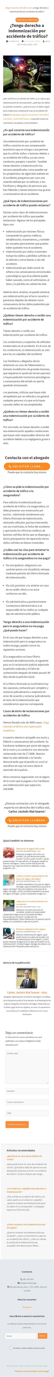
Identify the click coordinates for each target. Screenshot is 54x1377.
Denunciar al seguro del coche (30, 848)
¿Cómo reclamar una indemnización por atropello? (26, 1226)
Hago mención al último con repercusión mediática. (26, 726)
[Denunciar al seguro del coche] (8, 852)
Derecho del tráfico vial (21, 8)
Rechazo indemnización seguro (31, 929)
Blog (8, 8)
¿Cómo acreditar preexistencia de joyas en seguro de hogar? (32, 877)
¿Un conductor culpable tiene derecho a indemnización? (26, 1190)
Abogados (27, 1307)
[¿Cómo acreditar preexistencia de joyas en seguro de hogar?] (8, 880)
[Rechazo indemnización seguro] (8, 933)
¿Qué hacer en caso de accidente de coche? (24, 1158)
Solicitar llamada (28, 466)
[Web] (27, 1113)
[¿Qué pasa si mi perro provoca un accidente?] (8, 905)
